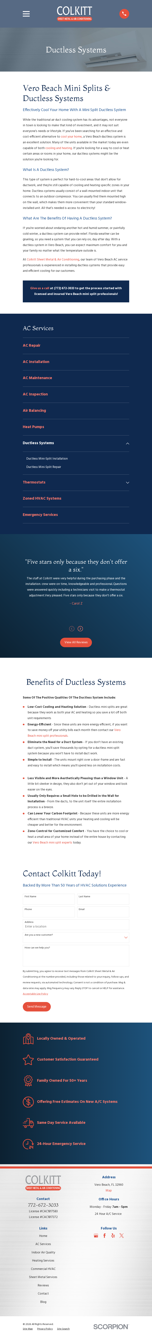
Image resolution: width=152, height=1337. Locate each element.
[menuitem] (76, 346)
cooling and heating (58, 148)
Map (109, 1190)
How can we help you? (37, 948)
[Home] (74, 13)
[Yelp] (113, 1235)
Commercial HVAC (43, 1269)
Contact (43, 1293)
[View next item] (80, 628)
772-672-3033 (43, 1205)
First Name (30, 896)
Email (82, 909)
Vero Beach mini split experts (52, 842)
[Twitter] (121, 1235)
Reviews (43, 1285)
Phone (28, 909)
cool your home (71, 136)
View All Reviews (76, 642)
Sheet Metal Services (43, 1277)
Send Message (36, 1006)
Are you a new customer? (39, 935)
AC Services (43, 1244)
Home (43, 1236)
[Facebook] (104, 1235)
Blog (43, 1302)
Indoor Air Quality (43, 1252)
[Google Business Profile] (96, 1235)
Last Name (84, 896)
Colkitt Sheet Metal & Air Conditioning (53, 259)
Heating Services (43, 1260)
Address (29, 922)
